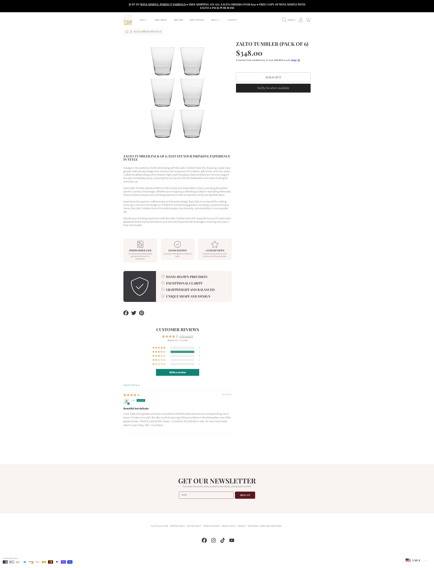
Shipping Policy (177, 526)
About (214, 20)
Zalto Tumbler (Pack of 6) (147, 31)
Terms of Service (211, 526)
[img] (131, 395)
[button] (289, 20)
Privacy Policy (229, 526)
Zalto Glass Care (159, 526)
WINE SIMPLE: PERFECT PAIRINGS (163, 4)
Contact (242, 526)
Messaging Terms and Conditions (265, 526)
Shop (142, 20)
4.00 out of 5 (186, 336)
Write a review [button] (177, 372)
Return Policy (194, 526)
